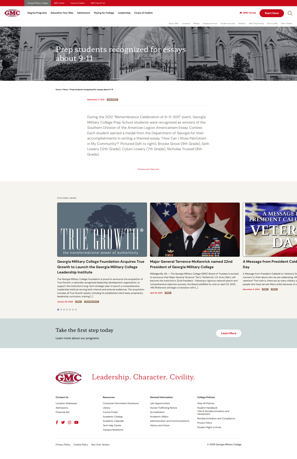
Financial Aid (62, 412)
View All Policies (205, 403)
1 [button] (58, 310)
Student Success (228, 23)
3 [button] (64, 310)
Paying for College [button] (104, 12)
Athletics (242, 23)
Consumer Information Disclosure (121, 403)
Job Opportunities (160, 403)
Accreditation (157, 412)
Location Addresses (66, 403)
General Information (161, 397)
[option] (102, 253)
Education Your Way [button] (62, 12)
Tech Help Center (112, 425)
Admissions (83, 12)
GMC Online (59, 3)
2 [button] (61, 310)
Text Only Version (100, 444)
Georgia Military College (37, 3)
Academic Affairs (159, 416)
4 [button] (67, 310)
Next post (155, 169)
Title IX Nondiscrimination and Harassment (213, 412)
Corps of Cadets (77, 3)
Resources (109, 397)
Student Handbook (207, 407)
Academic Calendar (113, 421)
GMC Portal (249, 12)
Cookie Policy (80, 444)
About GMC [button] (174, 23)
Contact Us (62, 397)
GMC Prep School (256, 23)
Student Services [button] (210, 23)
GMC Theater (286, 23)
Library (106, 407)
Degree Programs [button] (37, 12)
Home (58, 89)
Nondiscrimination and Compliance (216, 418)
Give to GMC (272, 23)
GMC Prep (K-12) (98, 3)
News (65, 89)
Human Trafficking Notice (163, 407)
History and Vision (160, 425)
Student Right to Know (209, 427)
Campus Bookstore (113, 429)
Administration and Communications (169, 421)
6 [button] (73, 310)
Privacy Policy (204, 422)
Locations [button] (186, 23)
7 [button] (76, 310)
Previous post (143, 169)
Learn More (228, 333)
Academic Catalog (113, 416)
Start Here (272, 13)
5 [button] (70, 310)
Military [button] (196, 23)
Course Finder (110, 412)
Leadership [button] (124, 12)
